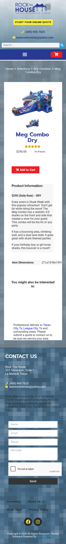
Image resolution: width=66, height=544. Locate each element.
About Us (34, 501)
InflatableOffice (45, 536)
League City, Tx (32, 328)
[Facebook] (28, 521)
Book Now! (14, 510)
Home (9, 69)
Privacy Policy (38, 510)
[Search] (61, 45)
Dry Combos (42, 69)
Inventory (23, 69)
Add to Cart (27, 170)
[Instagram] (37, 521)
